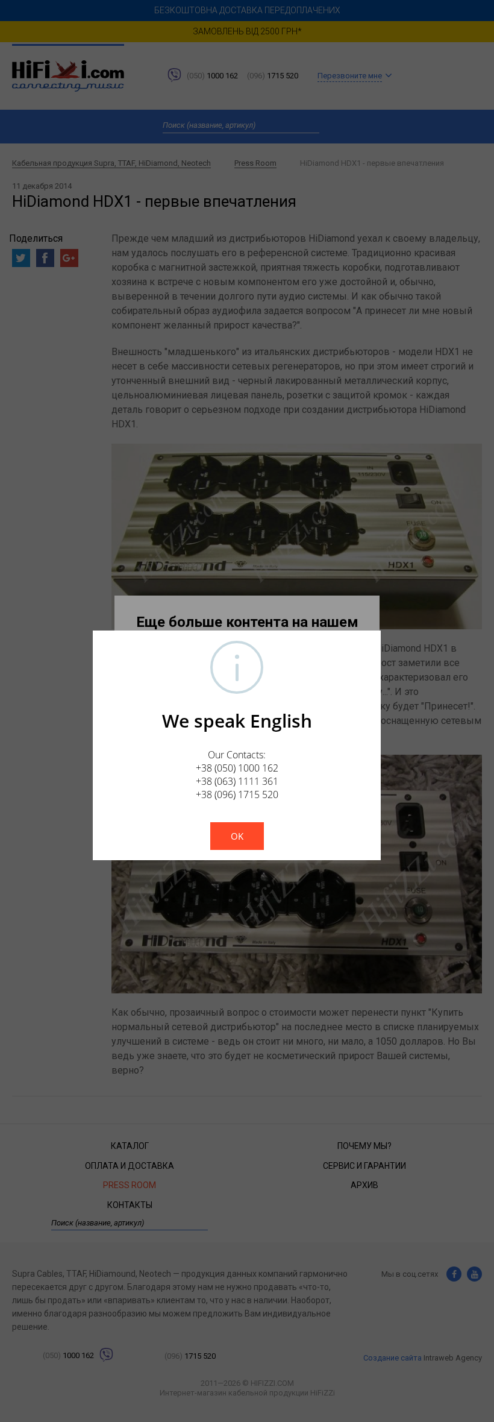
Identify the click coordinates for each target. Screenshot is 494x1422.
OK (237, 836)
